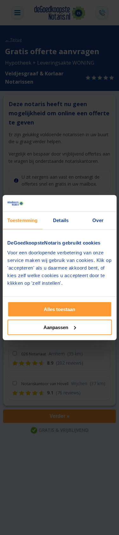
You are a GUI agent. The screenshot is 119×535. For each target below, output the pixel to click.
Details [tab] (61, 220)
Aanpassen (55, 327)
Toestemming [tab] (22, 220)
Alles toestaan (59, 309)
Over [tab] (97, 220)
